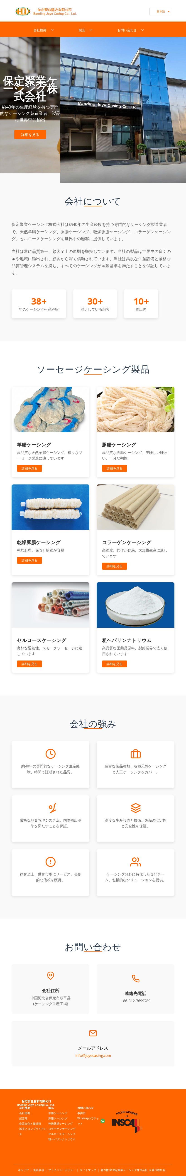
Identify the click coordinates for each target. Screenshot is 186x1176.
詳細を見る (30, 134)
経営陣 (23, 1118)
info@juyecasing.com (93, 1055)
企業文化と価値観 (30, 1123)
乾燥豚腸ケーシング (60, 1123)
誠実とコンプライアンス (32, 1131)
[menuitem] (43, 29)
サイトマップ (88, 1170)
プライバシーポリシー (62, 1170)
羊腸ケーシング (57, 1113)
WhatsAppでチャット (88, 1120)
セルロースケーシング (62, 1134)
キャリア (23, 1170)
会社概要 (24, 1113)
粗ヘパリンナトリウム (62, 1139)
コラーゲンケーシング (62, 1129)
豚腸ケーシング (57, 1118)
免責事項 (38, 1170)
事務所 (81, 1113)
